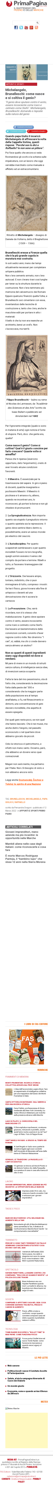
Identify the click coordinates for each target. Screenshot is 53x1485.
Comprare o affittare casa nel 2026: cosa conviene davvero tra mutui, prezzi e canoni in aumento (25, 1305)
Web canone (13, 1366)
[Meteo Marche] (12, 1408)
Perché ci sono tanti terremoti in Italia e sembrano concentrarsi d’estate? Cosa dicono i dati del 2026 (25, 1245)
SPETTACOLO (11, 1269)
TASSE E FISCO (12, 1208)
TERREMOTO (11, 1240)
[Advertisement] (26, 46)
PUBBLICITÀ (32, 1467)
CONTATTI (6, 1478)
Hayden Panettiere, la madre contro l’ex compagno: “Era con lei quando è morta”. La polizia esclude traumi (26, 1275)
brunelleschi (17, 799)
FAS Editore (5, 1472)
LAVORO (9, 1181)
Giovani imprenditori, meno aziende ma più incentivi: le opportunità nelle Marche (21, 835)
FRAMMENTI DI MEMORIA (17, 1077)
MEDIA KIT (12, 1459)
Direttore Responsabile (21, 1479)
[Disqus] (26, 901)
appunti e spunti (29, 811)
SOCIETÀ (9, 1299)
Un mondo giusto (15, 1386)
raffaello (20, 802)
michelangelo (33, 799)
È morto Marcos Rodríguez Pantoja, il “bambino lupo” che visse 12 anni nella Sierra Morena (25, 858)
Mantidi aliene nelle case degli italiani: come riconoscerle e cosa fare (25, 847)
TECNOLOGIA (11, 1329)
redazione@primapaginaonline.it (21, 1476)
